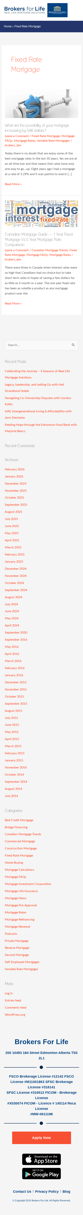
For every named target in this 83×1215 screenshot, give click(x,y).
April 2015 (12, 739)
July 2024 (11, 604)
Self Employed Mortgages (22, 962)
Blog (66, 1191)
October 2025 (14, 497)
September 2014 (16, 781)
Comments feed (15, 1007)
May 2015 (12, 731)
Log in (9, 993)
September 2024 (16, 590)
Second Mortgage (17, 954)
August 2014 (13, 788)
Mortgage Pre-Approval (21, 905)
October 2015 (14, 696)
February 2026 (15, 469)
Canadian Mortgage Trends (50, 250)
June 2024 (12, 611)
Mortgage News (15, 898)
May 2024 (12, 618)
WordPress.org (15, 1014)
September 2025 (16, 504)
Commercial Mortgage (20, 841)
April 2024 (12, 625)
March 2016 (13, 661)
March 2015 (13, 746)
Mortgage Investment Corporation (28, 884)
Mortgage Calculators (19, 869)
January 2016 (14, 675)
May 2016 (12, 646)
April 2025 (12, 540)
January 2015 (14, 760)
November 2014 (16, 767)
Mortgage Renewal (17, 926)
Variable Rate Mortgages (53, 140)
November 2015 (16, 689)
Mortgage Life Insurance (21, 891)
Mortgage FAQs (37, 254)
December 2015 (15, 682)
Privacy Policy (47, 1191)
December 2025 (15, 483)
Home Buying (14, 862)
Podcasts (11, 933)
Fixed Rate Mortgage (46, 136)
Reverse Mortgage (17, 947)
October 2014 (14, 774)
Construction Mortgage (21, 848)
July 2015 (11, 717)
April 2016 (12, 653)
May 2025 (12, 533)
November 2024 (16, 575)
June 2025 (12, 526)
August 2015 (13, 710)
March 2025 (13, 547)
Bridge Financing (16, 827)
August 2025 (13, 511)
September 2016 (16, 639)
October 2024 (14, 583)
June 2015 (12, 724)
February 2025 (15, 554)
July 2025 (11, 519)
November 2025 (16, 490)
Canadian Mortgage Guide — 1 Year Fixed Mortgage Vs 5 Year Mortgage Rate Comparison (39, 239)
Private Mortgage (16, 940)
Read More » (13, 184)
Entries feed (13, 1000)
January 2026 (14, 476)
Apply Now (41, 1138)
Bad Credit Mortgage (19, 820)
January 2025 (14, 561)
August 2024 (13, 597)
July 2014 (11, 796)
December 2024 (15, 568)
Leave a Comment (17, 136)
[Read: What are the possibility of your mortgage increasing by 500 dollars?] (41, 103)
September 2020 (16, 632)
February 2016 (15, 668)
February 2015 (15, 753)
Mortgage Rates (24, 140)
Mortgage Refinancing (19, 919)
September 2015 (16, 703)
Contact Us (22, 1191)
